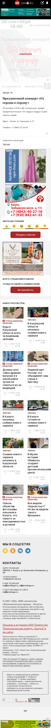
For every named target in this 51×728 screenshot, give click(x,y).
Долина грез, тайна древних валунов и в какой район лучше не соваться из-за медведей (12, 379)
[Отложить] (47, 83)
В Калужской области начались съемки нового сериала (37, 329)
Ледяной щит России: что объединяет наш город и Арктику (38, 375)
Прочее (6, 93)
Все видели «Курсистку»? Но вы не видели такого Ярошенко (38, 509)
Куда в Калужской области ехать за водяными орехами (12, 333)
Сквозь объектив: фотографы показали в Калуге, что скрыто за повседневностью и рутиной (14, 514)
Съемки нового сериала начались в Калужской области (12, 460)
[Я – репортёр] (42, 2)
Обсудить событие (25, 234)
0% (6, 226)
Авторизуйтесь (25, 290)
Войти (47, 3)
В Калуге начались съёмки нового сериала (12, 421)
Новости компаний (16, 677)
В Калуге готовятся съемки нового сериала (37, 421)
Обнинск (31, 450)
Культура (32, 320)
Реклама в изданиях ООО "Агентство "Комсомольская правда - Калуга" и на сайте (25, 628)
